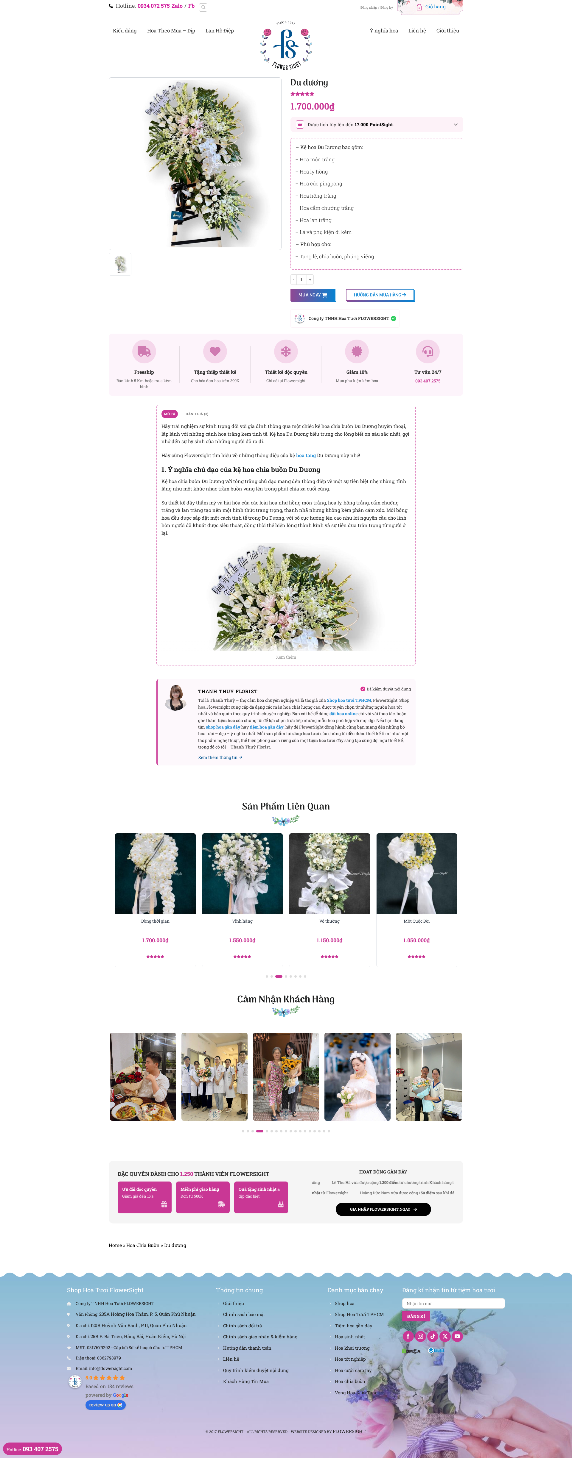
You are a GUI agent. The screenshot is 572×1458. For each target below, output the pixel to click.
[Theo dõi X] (445, 1336)
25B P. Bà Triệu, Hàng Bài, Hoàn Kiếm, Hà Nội (138, 1336)
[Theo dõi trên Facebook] (408, 1336)
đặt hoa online (343, 713)
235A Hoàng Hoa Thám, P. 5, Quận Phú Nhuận (147, 1314)
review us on (102, 1404)
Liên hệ (417, 30)
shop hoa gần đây (223, 727)
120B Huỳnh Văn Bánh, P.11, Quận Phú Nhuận (139, 1325)
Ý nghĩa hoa (384, 30)
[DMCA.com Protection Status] (411, 1350)
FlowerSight (349, 1431)
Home (115, 1245)
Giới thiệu (447, 30)
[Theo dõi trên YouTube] (457, 1336)
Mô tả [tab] (169, 414)
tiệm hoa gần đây (267, 727)
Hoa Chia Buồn (143, 1245)
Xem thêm (286, 657)
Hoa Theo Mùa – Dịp (171, 30)
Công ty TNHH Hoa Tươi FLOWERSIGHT (349, 318)
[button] (267, 976)
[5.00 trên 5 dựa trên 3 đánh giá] (376, 94)
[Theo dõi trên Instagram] (420, 1336)
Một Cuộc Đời (330, 921)
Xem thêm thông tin (217, 757)
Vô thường (242, 921)
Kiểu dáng (125, 30)
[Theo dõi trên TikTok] (433, 1336)
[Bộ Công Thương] (436, 1350)
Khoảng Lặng (417, 921)
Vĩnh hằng (155, 921)
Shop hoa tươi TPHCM (349, 700)
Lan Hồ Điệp (220, 30)
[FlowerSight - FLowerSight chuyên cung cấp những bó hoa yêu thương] (286, 44)
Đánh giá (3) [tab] (197, 414)
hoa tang (306, 455)
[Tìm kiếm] (203, 7)
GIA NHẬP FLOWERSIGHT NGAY (380, 1209)
